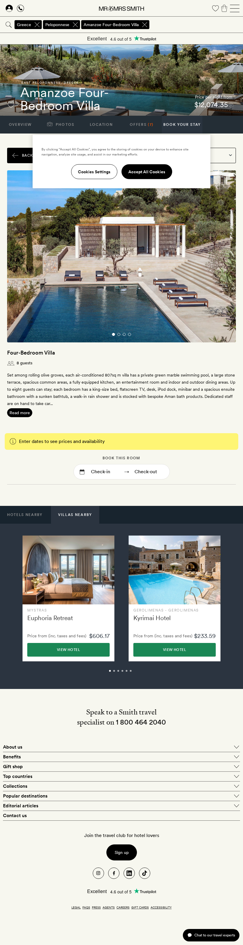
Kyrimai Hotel (152, 618)
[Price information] (231, 104)
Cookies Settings (94, 171)
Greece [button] (24, 24)
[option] (68, 599)
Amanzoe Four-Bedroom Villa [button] (111, 24)
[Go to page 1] (113, 334)
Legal (76, 907)
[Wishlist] (215, 8)
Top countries (17, 776)
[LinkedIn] (129, 873)
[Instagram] (98, 873)
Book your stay (182, 125)
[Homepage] (121, 8)
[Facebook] (113, 873)
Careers (123, 907)
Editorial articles (20, 806)
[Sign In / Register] (9, 8)
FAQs (86, 907)
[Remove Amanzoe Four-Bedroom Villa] (144, 24)
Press (96, 907)
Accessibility (161, 907)
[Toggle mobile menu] (234, 8)
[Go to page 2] (118, 334)
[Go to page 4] (129, 334)
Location (101, 125)
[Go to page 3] (124, 334)
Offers (142, 125)
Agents (109, 907)
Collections (15, 786)
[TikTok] (144, 873)
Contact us (15, 815)
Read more (19, 412)
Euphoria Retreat (50, 618)
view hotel (68, 650)
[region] (121, 161)
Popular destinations (25, 796)
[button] (25, 515)
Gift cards (140, 907)
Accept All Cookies (146, 171)
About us (12, 747)
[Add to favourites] (11, 104)
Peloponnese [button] (57, 24)
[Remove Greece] (37, 24)
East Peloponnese (41, 82)
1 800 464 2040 (141, 722)
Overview (20, 125)
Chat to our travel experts (214, 935)
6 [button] (137, 673)
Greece (71, 82)
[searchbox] (197, 24)
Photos (64, 125)
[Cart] (224, 8)
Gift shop (13, 766)
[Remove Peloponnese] (75, 24)
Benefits (12, 757)
